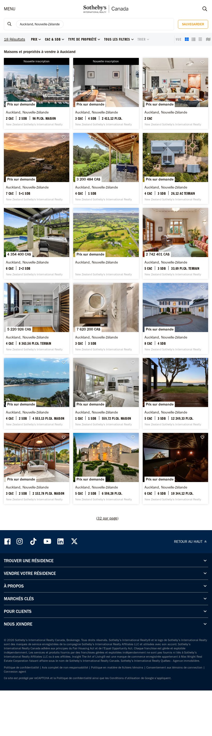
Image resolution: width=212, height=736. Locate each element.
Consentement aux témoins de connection (174, 667)
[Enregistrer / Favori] (204, 62)
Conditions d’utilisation (125, 678)
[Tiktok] (33, 541)
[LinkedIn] (60, 541)
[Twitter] (74, 541)
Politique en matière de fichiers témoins (117, 667)
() (107, 518)
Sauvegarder (193, 24)
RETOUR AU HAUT (188, 541)
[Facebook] (8, 541)
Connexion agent (15, 671)
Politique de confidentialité (21, 667)
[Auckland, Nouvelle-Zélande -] (36, 93)
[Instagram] (20, 541)
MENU (9, 8)
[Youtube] (47, 541)
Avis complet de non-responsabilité (65, 667)
